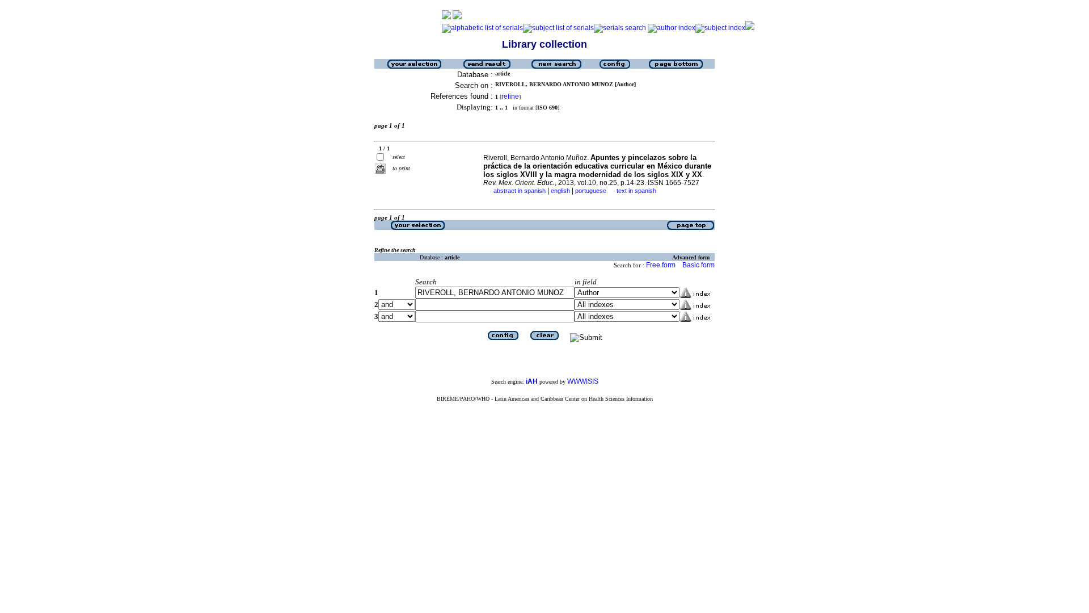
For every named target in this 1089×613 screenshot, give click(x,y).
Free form (661, 265)
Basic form (698, 265)
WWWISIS (582, 381)
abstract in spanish (519, 190)
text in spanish (636, 190)
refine (510, 96)
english (560, 190)
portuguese (590, 190)
